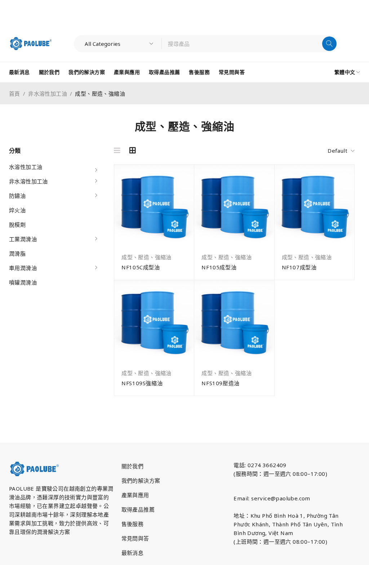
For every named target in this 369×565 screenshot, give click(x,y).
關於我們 (132, 466)
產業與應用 (135, 495)
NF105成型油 (218, 267)
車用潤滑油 (23, 267)
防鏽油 (17, 195)
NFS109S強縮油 (142, 383)
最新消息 (132, 552)
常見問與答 (135, 538)
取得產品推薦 (138, 509)
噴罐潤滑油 (23, 282)
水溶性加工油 (25, 166)
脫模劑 (17, 224)
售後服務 (132, 523)
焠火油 (17, 210)
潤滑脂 (17, 253)
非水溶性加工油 (47, 93)
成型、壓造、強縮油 (146, 257)
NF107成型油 (299, 267)
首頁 (14, 93)
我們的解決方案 (140, 480)
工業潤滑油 (23, 239)
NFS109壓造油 (220, 383)
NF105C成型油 (140, 267)
